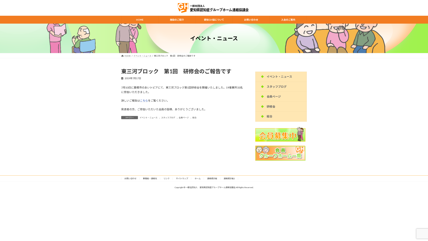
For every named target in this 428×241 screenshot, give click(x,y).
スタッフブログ (168, 117)
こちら (144, 100)
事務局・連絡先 (150, 178)
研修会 (271, 106)
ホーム (198, 178)
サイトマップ (182, 178)
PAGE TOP (415, 230)
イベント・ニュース (148, 117)
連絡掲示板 (212, 178)
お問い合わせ (130, 178)
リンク (167, 178)
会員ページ (184, 117)
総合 (194, 117)
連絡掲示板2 (229, 178)
